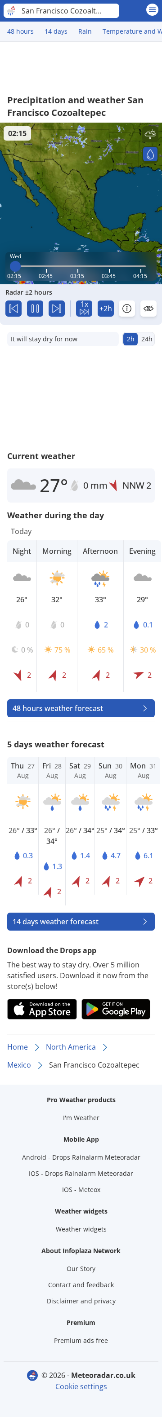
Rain (85, 31)
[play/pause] (35, 308)
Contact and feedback (81, 1284)
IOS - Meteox (81, 1189)
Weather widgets (81, 1229)
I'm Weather (81, 1117)
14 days (56, 31)
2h (131, 339)
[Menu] (152, 10)
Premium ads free (81, 1340)
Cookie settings (81, 1386)
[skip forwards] (57, 308)
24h (147, 339)
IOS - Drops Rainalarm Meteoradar (81, 1173)
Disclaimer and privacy (81, 1301)
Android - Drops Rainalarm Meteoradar (81, 1157)
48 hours (20, 31)
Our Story (81, 1268)
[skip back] (13, 308)
